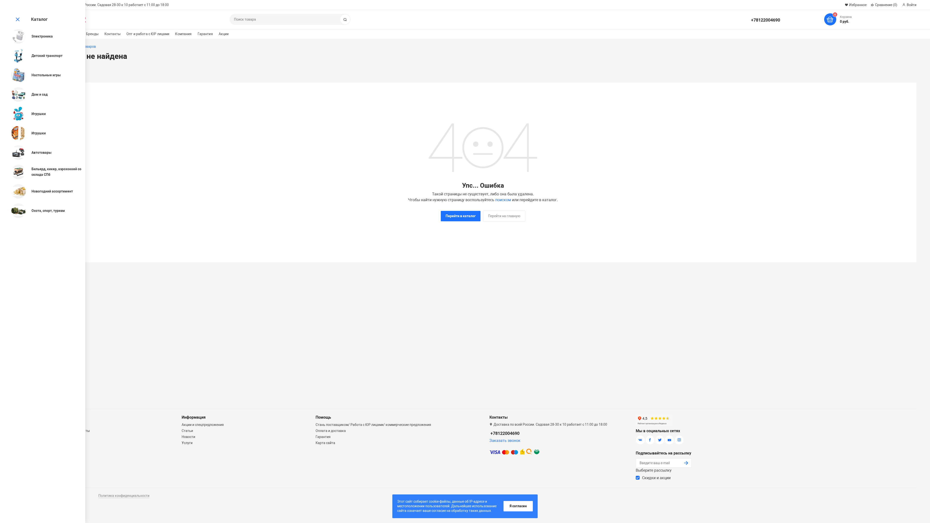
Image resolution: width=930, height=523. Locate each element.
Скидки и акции (656, 478)
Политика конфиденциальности (123, 496)
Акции (224, 34)
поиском (503, 200)
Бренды (92, 34)
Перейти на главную (504, 216)
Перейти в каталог (461, 216)
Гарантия (205, 34)
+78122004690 (765, 20)
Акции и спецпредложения (203, 425)
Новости (188, 437)
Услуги (187, 443)
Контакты (112, 34)
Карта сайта (325, 443)
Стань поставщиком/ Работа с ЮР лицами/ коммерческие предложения (373, 425)
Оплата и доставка (331, 431)
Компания (183, 34)
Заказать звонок (504, 440)
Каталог (39, 19)
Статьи (187, 431)
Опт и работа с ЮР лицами (147, 34)
